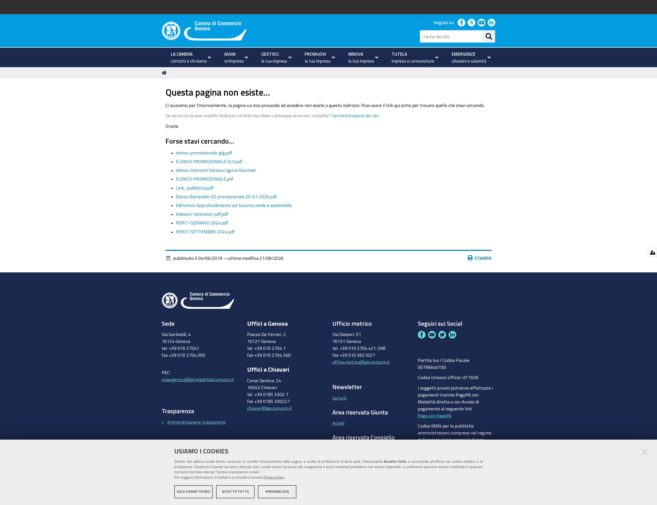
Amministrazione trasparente (196, 422)
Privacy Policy (274, 477)
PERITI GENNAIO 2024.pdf (202, 222)
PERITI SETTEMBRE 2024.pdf (205, 231)
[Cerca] (488, 36)
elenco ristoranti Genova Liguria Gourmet (216, 170)
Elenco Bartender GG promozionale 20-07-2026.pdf (226, 196)
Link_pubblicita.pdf (195, 187)
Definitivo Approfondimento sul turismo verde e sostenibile (234, 205)
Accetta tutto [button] (235, 491)
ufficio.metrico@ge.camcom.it (361, 362)
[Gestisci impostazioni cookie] (652, 252)
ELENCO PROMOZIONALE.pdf (205, 178)
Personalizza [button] (277, 491)
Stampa (483, 258)
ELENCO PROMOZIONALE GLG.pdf (209, 161)
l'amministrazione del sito (355, 115)
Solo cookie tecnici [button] (194, 491)
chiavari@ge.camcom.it (269, 408)
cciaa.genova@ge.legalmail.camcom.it (198, 379)
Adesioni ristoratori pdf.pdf (202, 214)
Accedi (338, 423)
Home (165, 73)
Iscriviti (339, 397)
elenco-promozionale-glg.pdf (204, 152)
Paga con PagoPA (434, 415)
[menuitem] (189, 57)
